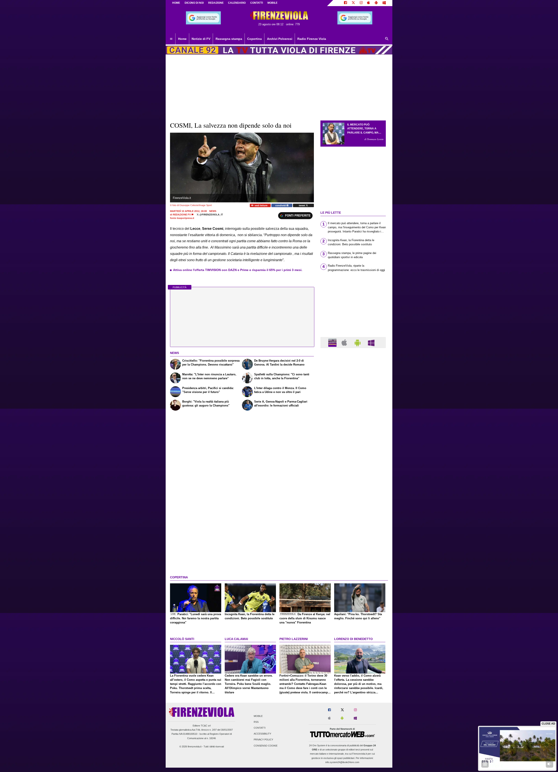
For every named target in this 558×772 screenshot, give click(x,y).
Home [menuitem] (182, 39)
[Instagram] (361, 3)
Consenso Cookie (265, 745)
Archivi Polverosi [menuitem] (279, 39)
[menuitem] (171, 39)
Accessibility (262, 734)
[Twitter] (353, 3)
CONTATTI (256, 3)
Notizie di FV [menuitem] (201, 39)
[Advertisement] (353, 520)
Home (176, 3)
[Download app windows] (384, 3)
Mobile (258, 716)
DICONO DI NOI (194, 3)
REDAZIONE (216, 3)
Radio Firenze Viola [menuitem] (311, 39)
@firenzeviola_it (211, 214)
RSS (256, 722)
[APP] (333, 342)
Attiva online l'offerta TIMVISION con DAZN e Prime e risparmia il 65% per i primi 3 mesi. (237, 270)
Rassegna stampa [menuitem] (229, 39)
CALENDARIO (237, 3)
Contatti (259, 727)
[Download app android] (376, 3)
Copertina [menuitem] (254, 39)
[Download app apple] (368, 3)
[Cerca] (387, 39)
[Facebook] (345, 3)
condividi (281, 205)
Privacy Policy (263, 739)
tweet (302, 205)
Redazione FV (182, 214)
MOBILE (272, 3)
